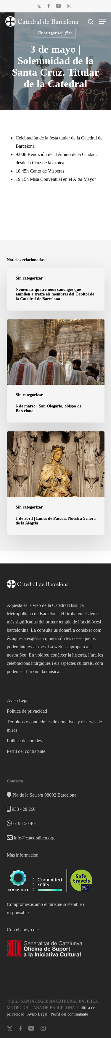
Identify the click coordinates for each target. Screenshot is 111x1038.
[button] (102, 22)
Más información (22, 854)
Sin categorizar (29, 278)
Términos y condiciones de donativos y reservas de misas (54, 725)
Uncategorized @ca (55, 33)
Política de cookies (24, 740)
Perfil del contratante (26, 751)
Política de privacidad (27, 711)
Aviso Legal (18, 700)
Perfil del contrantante (69, 1014)
